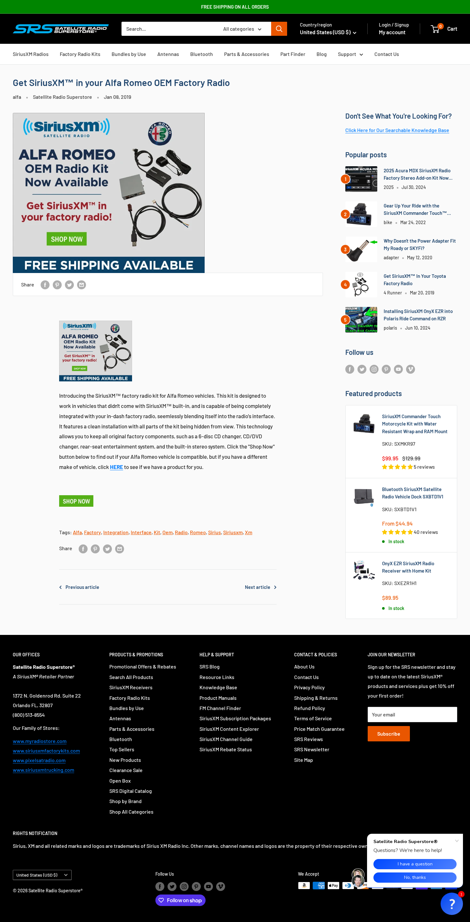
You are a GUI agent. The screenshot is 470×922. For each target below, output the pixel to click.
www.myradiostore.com (40, 741)
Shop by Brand (125, 801)
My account (392, 32)
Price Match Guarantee (319, 729)
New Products (125, 760)
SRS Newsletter (311, 749)
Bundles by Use (129, 54)
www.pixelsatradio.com (39, 760)
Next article (257, 587)
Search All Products (131, 677)
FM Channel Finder (220, 708)
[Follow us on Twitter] (361, 369)
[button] (452, 904)
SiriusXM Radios (31, 54)
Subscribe (388, 734)
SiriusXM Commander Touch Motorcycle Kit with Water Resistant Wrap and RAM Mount (415, 423)
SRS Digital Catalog (130, 791)
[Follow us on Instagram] (374, 369)
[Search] (279, 29)
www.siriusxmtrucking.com (43, 770)
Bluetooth (201, 54)
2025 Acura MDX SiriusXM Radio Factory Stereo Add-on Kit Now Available (417, 175)
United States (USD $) (36, 875)
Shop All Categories (131, 812)
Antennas (168, 54)
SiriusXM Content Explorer (229, 729)
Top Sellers (121, 749)
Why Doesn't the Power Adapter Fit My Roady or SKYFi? (420, 244)
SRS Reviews (308, 739)
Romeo (198, 532)
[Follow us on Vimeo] (410, 369)
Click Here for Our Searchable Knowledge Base (397, 130)
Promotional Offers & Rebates (142, 666)
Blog (322, 54)
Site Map (303, 760)
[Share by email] (81, 284)
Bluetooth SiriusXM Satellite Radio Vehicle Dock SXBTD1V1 (412, 492)
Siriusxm (233, 532)
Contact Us (386, 54)
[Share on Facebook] (45, 284)
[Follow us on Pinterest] (386, 369)
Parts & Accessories (246, 54)
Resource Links (217, 677)
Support (347, 54)
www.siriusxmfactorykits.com (46, 750)
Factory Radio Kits (80, 54)
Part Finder (292, 54)
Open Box (120, 780)
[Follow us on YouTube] (398, 369)
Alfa (77, 532)
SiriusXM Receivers (131, 687)
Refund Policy (309, 708)
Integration (116, 532)
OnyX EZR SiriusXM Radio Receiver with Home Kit (408, 567)
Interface (141, 532)
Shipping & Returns (316, 698)
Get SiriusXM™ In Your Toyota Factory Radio (415, 279)
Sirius (214, 532)
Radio (181, 532)
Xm (248, 532)
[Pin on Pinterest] (57, 284)
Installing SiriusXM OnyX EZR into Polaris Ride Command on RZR (418, 314)
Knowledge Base (218, 687)
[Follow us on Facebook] (349, 369)
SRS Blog (210, 666)
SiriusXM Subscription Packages (235, 718)
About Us (304, 666)
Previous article (82, 587)
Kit (157, 532)
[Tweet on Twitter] (69, 284)
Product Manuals (218, 698)
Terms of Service (313, 718)
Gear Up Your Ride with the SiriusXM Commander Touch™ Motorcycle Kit (415, 210)
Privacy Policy (309, 687)
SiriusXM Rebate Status (226, 749)
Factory (92, 532)
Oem (167, 532)
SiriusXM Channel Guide (226, 739)
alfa (17, 97)
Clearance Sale (126, 770)
